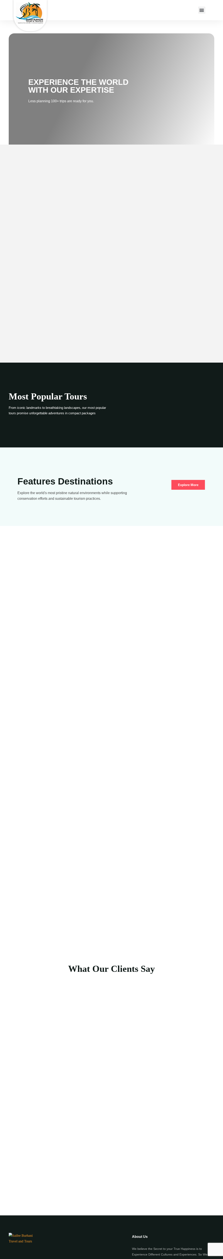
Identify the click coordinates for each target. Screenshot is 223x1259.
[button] (201, 10)
